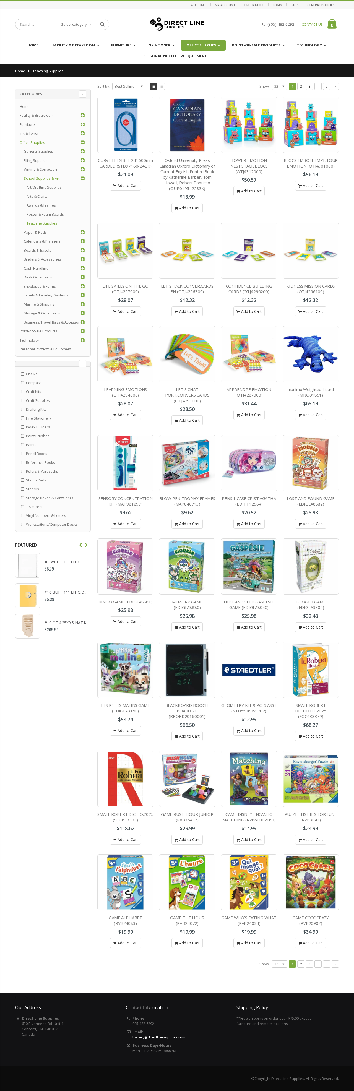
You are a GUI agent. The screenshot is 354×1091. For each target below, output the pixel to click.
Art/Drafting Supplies (44, 187)
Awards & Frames (41, 205)
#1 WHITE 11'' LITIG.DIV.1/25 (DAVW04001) (84, 561)
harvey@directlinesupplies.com (158, 1037)
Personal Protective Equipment (45, 349)
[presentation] (80, 545)
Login (277, 5)
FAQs (295, 5)
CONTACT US (312, 24)
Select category (74, 24)
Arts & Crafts (37, 196)
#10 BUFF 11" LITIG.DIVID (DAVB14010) (81, 592)
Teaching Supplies (42, 223)
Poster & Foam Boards (45, 214)
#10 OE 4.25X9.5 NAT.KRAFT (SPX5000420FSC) (87, 622)
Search (102, 24)
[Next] (335, 86)
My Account (225, 5)
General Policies (321, 5)
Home (20, 70)
